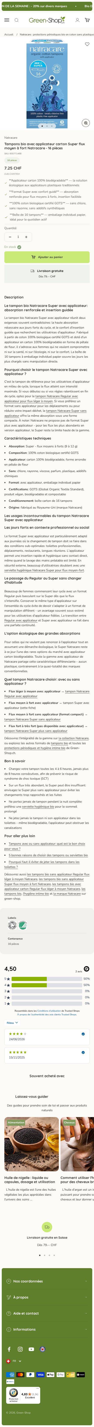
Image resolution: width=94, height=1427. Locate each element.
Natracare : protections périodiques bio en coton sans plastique (57, 34)
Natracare (10, 138)
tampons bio (59, 743)
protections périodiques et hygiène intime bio (34, 748)
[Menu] (37, 1389)
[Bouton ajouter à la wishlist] (87, 44)
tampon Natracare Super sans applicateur (32, 719)
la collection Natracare (74, 738)
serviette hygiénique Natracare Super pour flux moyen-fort (44, 570)
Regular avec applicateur (20, 620)
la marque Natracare (67, 894)
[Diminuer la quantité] (10, 237)
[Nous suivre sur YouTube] (31, 1349)
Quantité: (10, 228)
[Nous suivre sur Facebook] (9, 1349)
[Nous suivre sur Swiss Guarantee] (42, 1349)
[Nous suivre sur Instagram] (20, 1349)
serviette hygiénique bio (38, 807)
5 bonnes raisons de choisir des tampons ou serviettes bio (48, 855)
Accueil (8, 34)
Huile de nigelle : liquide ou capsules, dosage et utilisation (29, 1179)
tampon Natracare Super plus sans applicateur (35, 731)
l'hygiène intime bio (36, 894)
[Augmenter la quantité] (26, 237)
